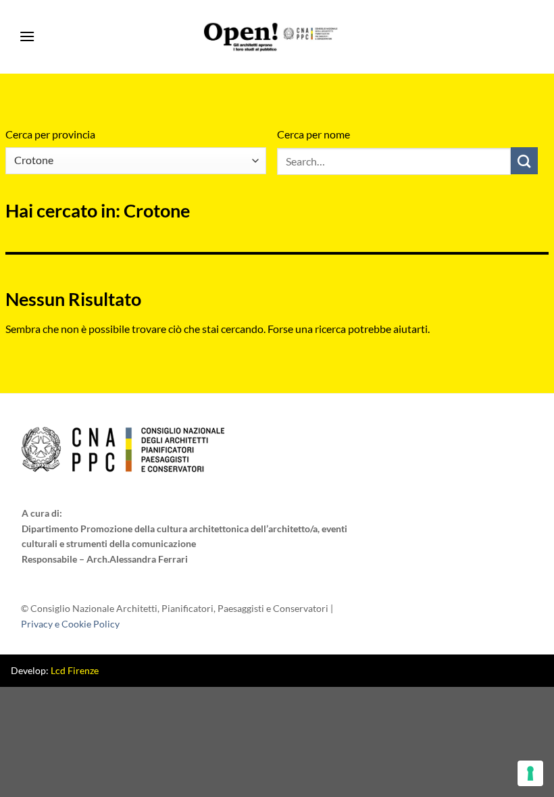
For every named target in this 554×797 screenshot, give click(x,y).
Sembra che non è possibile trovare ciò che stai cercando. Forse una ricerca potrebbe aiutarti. (217, 328)
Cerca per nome (313, 134)
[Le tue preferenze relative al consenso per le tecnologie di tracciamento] (530, 773)
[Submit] (524, 160)
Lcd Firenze (75, 670)
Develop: (55, 670)
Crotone (177, 175)
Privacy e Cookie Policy (70, 623)
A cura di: (42, 513)
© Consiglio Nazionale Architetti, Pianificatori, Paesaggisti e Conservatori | (177, 615)
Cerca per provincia (50, 134)
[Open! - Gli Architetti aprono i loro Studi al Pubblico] (271, 37)
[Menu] (27, 36)
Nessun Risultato (73, 299)
